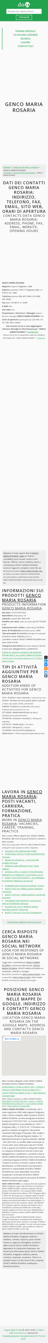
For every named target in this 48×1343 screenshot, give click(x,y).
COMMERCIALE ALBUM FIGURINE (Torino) (24, 885)
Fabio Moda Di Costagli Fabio (19, 1106)
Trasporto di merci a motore (25, 167)
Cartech (39, 1087)
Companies (7, 173)
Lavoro (25, 42)
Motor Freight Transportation (24, 173)
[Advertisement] (24, 76)
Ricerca (26, 38)
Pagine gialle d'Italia (13, 1330)
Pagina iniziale (25, 31)
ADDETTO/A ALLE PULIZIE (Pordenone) (23, 912)
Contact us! (41, 338)
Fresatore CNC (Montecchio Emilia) (21, 851)
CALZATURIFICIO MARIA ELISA (16, 1092)
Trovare (24, 17)
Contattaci (25, 46)
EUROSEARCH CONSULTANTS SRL (18, 1087)
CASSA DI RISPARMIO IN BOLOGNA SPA (20, 1089)
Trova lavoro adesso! (24, 922)
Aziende (7, 167)
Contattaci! (32, 332)
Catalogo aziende (25, 34)
